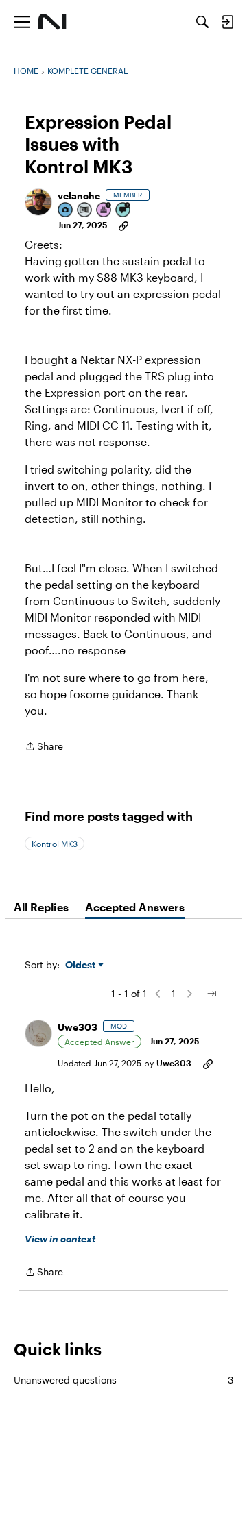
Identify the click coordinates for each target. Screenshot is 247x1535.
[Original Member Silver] (85, 210)
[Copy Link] (123, 225)
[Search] (202, 22)
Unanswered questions (123, 1380)
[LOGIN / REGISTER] (227, 22)
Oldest (81, 965)
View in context (60, 1238)
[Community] (52, 21)
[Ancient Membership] (104, 210)
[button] (38, 202)
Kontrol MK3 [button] (55, 843)
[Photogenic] (66, 210)
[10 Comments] (123, 210)
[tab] (41, 907)
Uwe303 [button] (77, 1027)
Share (44, 747)
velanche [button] (79, 195)
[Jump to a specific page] (211, 994)
